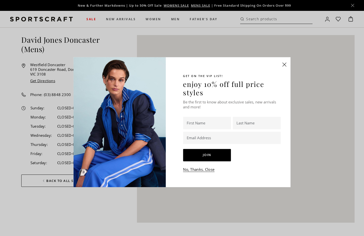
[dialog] (182, 118)
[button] (284, 64)
